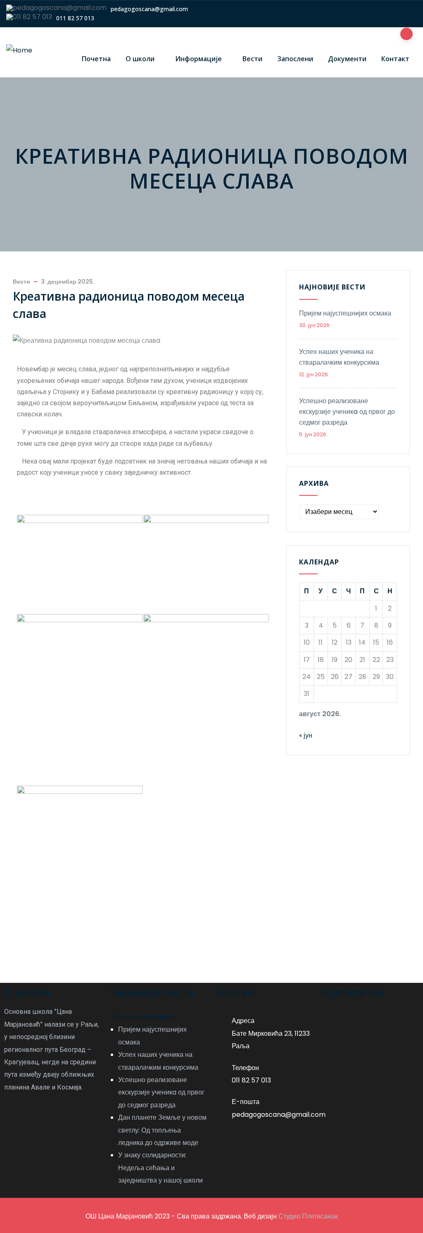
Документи (347, 58)
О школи (140, 58)
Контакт (395, 58)
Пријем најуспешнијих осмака (345, 313)
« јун (305, 735)
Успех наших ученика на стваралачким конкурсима (339, 357)
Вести (252, 58)
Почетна (96, 58)
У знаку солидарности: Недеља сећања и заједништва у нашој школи (160, 1167)
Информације (198, 58)
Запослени (295, 58)
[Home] (19, 50)
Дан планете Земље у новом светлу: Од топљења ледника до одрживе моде (162, 1130)
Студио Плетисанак (308, 1216)
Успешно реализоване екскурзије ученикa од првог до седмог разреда (347, 411)
